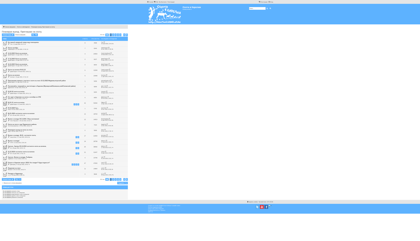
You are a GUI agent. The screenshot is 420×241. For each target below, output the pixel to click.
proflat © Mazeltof (159, 208)
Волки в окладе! (13, 141)
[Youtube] (262, 207)
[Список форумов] (165, 14)
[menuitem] (156, 2)
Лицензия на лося (14, 168)
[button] (107, 35)
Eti (10, 115)
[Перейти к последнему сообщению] (104, 42)
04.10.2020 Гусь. (13, 108)
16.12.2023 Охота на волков (17, 64)
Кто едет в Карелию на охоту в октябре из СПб (24, 97)
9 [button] (124, 35)
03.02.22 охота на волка (16, 91)
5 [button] (120, 35)
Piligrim (103, 102)
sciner (102, 168)
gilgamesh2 (11, 87)
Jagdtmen (10, 158)
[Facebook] (266, 207)
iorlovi (9, 109)
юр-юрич (103, 135)
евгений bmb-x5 (105, 80)
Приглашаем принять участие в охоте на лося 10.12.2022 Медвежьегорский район (37, 80)
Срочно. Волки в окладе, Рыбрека (20, 157)
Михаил (10, 169)
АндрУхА (103, 124)
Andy (9, 131)
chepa (102, 151)
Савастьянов (104, 69)
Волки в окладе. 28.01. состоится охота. (22, 135)
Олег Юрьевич (14, 120)
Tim (11, 44)
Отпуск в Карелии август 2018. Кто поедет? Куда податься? (29, 162)
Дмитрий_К (13, 164)
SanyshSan (13, 137)
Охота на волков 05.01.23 (17, 70)
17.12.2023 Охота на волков (17, 59)
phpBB (160, 205)
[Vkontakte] (257, 207)
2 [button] (113, 35)
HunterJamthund (105, 53)
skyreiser (103, 108)
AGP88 (103, 113)
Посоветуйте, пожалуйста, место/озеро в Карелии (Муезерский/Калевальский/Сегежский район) (41, 86)
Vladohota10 (11, 49)
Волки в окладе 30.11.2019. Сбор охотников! (23, 119)
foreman (12, 77)
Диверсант (11, 98)
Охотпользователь (13, 126)
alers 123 (103, 86)
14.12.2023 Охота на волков (17, 53)
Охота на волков (14, 75)
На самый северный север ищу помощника (23, 42)
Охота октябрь (13, 48)
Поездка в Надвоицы (15, 173)
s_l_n (9, 175)
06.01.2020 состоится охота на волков (21, 113)
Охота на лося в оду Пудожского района (22, 124)
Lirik (102, 157)
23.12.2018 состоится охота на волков (21, 152)
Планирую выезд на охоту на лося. (20, 130)
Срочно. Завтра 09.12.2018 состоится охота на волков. (27, 146)
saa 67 (103, 162)
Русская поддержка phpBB (155, 207)
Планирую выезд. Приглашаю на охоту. (22, 32)
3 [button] (115, 35)
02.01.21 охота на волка (16, 102)
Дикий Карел (11, 54)
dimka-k (103, 140)
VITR (11, 142)
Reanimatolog (104, 119)
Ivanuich (103, 91)
